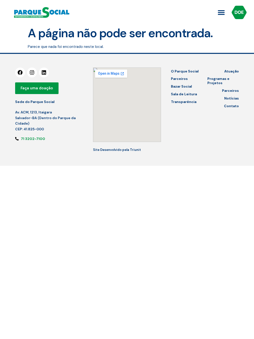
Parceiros (179, 78)
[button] (221, 12)
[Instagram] (32, 72)
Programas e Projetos (218, 80)
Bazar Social (181, 86)
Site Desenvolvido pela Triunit (117, 150)
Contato (231, 106)
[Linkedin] (44, 72)
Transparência (183, 102)
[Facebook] (20, 72)
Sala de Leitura (184, 94)
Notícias (231, 98)
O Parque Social (185, 71)
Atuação (231, 71)
